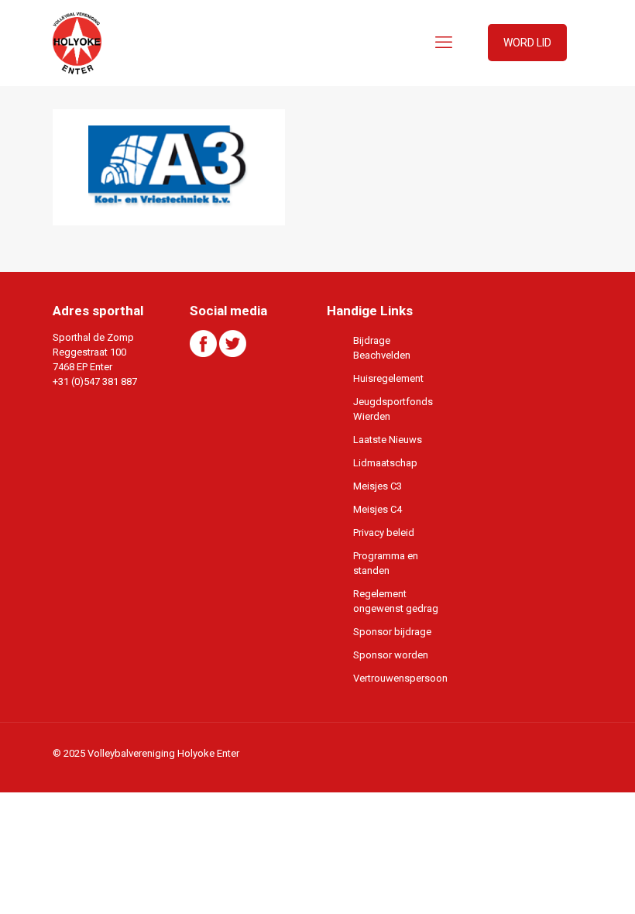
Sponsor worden (390, 655)
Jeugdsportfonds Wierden (393, 409)
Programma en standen (385, 563)
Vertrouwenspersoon (399, 678)
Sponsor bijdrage (392, 631)
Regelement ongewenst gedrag (395, 601)
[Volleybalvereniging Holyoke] (77, 42)
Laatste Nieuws (387, 439)
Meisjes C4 (377, 509)
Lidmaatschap (385, 463)
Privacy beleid (383, 532)
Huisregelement (388, 378)
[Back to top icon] (560, 882)
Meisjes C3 (377, 486)
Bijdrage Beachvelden (381, 348)
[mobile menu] (444, 42)
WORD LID (527, 42)
